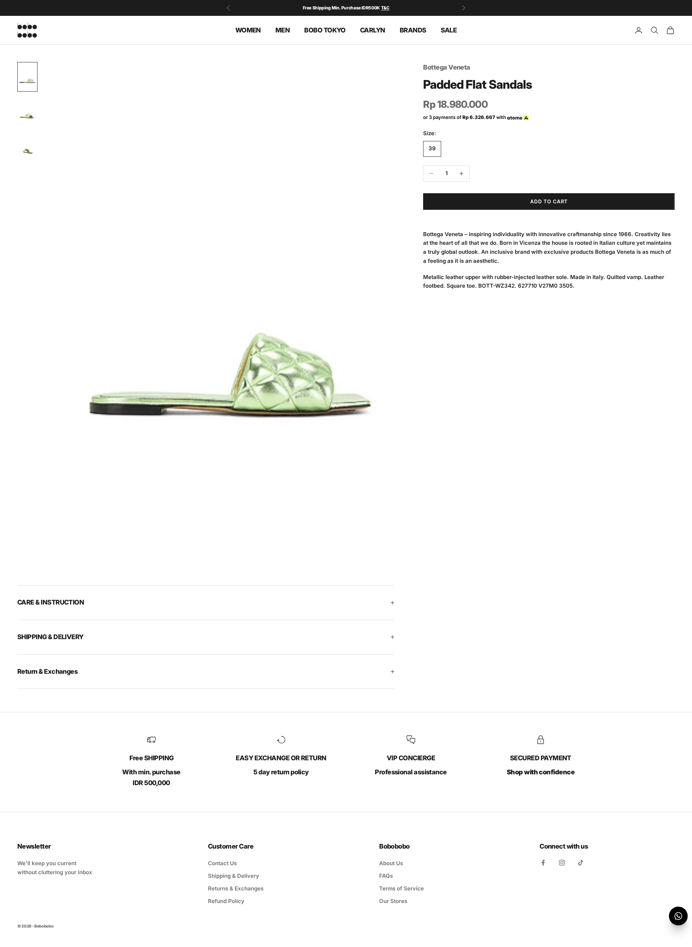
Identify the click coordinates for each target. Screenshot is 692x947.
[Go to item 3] (27, 147)
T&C (385, 7)
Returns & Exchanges (235, 888)
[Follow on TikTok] (580, 862)
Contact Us (222, 863)
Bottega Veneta (446, 67)
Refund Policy (226, 901)
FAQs (386, 875)
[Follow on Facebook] (543, 862)
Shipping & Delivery (233, 875)
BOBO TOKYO (325, 30)
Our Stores (393, 901)
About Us (391, 863)
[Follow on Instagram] (561, 862)
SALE (449, 30)
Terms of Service (401, 888)
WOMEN (248, 30)
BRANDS (413, 30)
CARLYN (372, 30)
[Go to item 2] (27, 112)
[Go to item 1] (27, 77)
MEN (282, 30)
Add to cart (549, 201)
